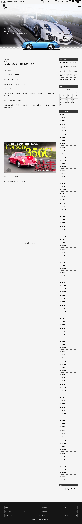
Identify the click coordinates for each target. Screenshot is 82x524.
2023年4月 (63, 246)
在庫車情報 (44, 507)
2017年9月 (63, 466)
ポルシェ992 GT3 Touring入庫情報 (68, 66)
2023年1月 (63, 256)
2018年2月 (63, 450)
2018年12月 (63, 417)
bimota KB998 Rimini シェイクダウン (68, 80)
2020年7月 (63, 354)
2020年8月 (63, 351)
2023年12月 (63, 219)
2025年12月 (63, 140)
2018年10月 (63, 423)
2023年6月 (63, 239)
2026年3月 (63, 130)
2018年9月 (63, 427)
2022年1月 (63, 295)
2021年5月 (63, 321)
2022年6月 (63, 279)
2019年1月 (63, 413)
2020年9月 (63, 348)
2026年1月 (63, 137)
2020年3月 (63, 367)
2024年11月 (63, 183)
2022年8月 (63, 272)
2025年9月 (63, 150)
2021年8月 (63, 311)
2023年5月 (63, 242)
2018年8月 (63, 430)
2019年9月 (63, 387)
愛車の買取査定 (27, 511)
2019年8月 (63, 390)
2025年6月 (63, 160)
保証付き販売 (8, 511)
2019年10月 (63, 384)
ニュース (25, 507)
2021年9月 (63, 308)
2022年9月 (63, 269)
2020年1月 (63, 374)
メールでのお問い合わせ (63, 1)
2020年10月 (63, 344)
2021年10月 (63, 305)
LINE (76, 1)
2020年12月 (63, 338)
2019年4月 (63, 404)
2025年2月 (63, 173)
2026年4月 (63, 127)
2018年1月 (63, 453)
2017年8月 (63, 469)
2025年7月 (63, 157)
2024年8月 (63, 193)
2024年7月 (63, 196)
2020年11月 (63, 341)
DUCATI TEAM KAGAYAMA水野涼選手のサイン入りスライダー (68, 75)
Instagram (70, 1)
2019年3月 (63, 407)
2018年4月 (63, 443)
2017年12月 (63, 456)
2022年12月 (63, 259)
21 (71, 100)
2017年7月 (63, 473)
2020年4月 (63, 364)
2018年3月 (63, 446)
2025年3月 (63, 170)
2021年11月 (63, 302)
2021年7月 (63, 315)
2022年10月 (63, 265)
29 (74, 102)
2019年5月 (63, 400)
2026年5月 (63, 124)
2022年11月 (63, 262)
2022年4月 (63, 285)
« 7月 (60, 106)
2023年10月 (63, 226)
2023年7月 (63, 236)
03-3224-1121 (48, 2)
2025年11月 (63, 144)
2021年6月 (63, 318)
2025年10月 (63, 147)
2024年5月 (63, 203)
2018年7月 (63, 433)
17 (61, 100)
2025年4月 (63, 167)
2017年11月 (63, 460)
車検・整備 (44, 511)
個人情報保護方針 (64, 515)
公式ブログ (10, 33)
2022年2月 (63, 292)
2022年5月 (63, 282)
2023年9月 (63, 229)
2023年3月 (63, 249)
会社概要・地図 (8, 515)
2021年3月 (63, 328)
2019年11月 (63, 381)
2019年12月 (63, 377)
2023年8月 (63, 232)
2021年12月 (63, 298)
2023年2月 (63, 252)
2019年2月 (63, 410)
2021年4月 (63, 325)
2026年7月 (63, 117)
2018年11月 (63, 420)
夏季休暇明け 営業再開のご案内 (68, 71)
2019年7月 (63, 394)
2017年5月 (63, 479)
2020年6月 (63, 358)
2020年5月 (63, 361)
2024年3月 (63, 209)
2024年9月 (63, 190)
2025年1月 (63, 177)
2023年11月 (63, 223)
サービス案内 (63, 507)
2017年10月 (63, 463)
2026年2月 (63, 134)
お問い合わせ (45, 515)
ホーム (5, 33)
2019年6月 (63, 397)
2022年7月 (63, 275)
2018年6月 (63, 436)
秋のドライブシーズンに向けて (68, 63)
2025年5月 (63, 163)
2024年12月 (63, 180)
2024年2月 (63, 213)
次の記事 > (33, 243)
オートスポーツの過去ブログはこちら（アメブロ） (68, 488)
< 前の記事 (26, 243)
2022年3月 (63, 288)
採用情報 (25, 515)
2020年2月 (63, 371)
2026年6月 (63, 121)
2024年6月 (63, 200)
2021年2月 (63, 331)
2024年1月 (63, 216)
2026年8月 (63, 114)
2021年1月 (63, 334)
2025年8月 (63, 153)
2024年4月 (63, 206)
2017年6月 (63, 476)
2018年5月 (63, 440)
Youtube (73, 1)
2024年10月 (63, 186)
